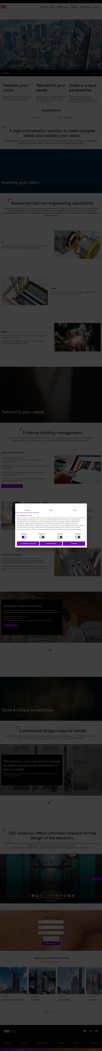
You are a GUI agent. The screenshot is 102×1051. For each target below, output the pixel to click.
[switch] (42, 537)
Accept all (74, 543)
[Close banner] (84, 505)
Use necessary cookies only (28, 543)
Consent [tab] (27, 510)
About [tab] (75, 510)
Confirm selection (51, 543)
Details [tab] (51, 510)
